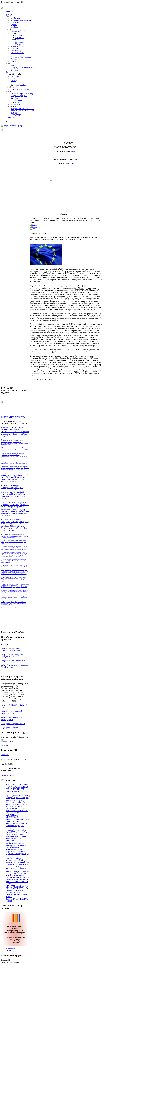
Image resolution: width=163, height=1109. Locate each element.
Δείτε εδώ (5, 745)
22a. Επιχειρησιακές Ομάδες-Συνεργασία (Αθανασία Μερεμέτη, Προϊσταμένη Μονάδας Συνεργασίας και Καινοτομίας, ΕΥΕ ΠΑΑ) (13, 603)
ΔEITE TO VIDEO (8, 775)
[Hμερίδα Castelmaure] (15, 945)
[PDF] (32, 229)
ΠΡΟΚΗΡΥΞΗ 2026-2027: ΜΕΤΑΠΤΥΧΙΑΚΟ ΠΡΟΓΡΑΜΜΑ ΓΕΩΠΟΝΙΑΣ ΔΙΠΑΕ (17, 893)
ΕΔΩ (73, 151)
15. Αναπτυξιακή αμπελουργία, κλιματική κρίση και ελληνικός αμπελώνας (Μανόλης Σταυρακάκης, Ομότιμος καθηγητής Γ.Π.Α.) (15, 561)
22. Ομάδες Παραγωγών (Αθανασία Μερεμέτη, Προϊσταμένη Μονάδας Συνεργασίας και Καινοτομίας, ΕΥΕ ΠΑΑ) (14, 597)
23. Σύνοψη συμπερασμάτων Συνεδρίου (10, 607)
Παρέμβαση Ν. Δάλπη (9, 728)
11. (14, 535)
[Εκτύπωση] (35, 227)
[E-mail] (33, 225)
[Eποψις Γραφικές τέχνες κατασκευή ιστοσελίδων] (11, 126)
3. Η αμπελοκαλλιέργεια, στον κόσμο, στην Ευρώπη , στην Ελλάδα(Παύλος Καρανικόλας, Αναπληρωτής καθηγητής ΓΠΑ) (15, 449)
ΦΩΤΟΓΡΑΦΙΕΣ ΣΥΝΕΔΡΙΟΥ (13, 417)
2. (14, 442)
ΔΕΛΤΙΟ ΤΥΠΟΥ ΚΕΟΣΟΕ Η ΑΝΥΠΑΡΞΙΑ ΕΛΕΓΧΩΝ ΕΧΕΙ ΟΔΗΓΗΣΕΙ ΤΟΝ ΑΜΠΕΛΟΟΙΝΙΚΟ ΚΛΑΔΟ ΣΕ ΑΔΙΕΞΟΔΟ (17, 789)
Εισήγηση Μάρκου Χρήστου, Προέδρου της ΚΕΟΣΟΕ (12, 649)
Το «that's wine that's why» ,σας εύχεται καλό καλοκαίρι (16, 844)
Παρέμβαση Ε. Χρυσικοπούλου (13, 724)
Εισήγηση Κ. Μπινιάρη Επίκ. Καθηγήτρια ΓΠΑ (12, 712)
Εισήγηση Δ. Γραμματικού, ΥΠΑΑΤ (15, 661)
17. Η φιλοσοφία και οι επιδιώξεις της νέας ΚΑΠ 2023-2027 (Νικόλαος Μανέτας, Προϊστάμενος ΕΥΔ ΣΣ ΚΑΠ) (14, 566)
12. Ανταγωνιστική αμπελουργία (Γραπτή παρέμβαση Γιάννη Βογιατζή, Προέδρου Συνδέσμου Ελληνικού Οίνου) (13, 542)
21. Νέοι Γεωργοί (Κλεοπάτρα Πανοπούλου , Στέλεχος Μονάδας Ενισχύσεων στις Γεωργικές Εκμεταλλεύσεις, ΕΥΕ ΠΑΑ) (14, 591)
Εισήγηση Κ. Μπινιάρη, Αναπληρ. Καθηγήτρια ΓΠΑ (14, 656)
